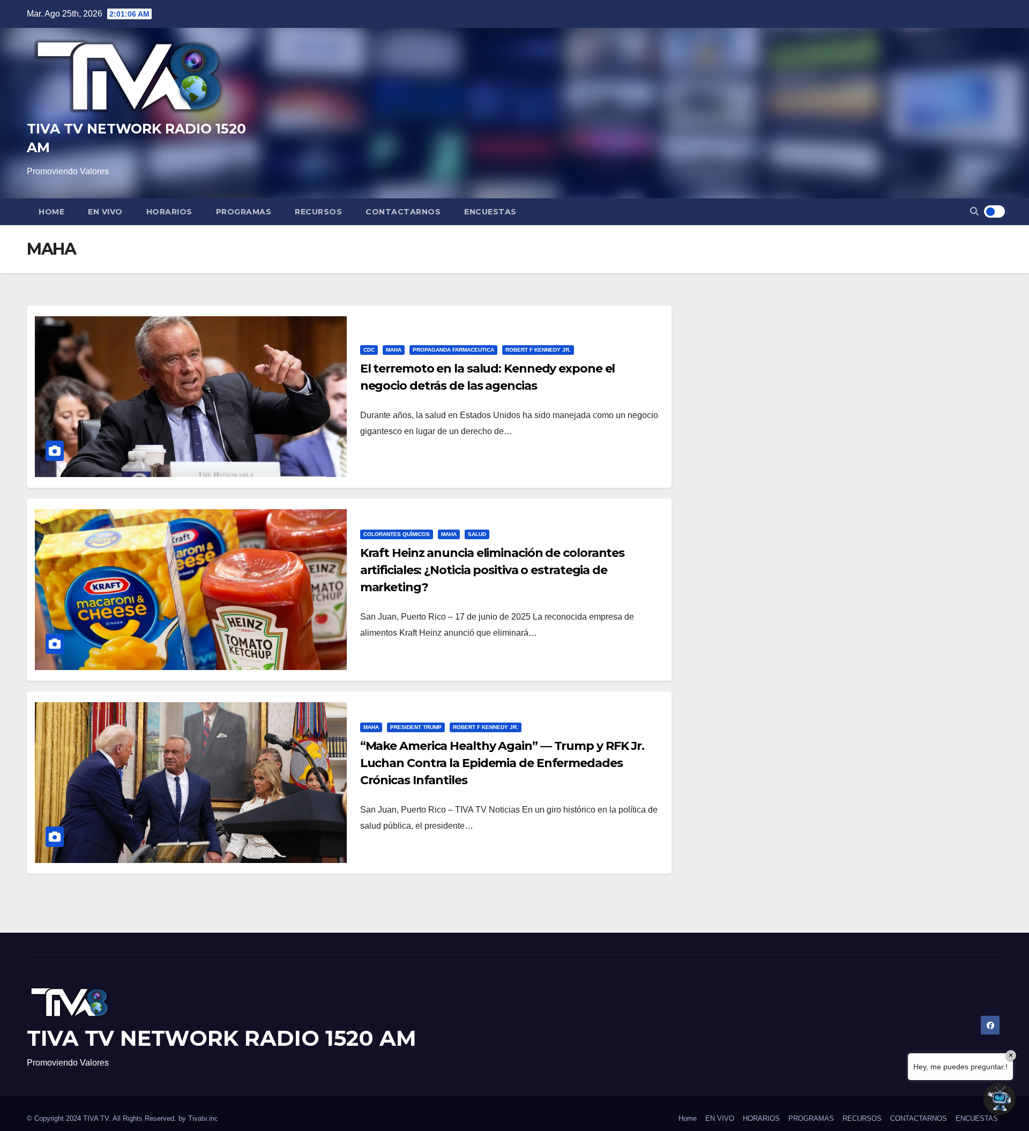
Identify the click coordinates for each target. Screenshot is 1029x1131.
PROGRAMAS (244, 212)
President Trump (416, 727)
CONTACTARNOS (403, 212)
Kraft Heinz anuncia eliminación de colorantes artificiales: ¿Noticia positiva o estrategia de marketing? (492, 570)
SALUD (477, 534)
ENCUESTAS (490, 212)
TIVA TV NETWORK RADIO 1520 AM (221, 1038)
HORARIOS (169, 212)
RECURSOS (318, 212)
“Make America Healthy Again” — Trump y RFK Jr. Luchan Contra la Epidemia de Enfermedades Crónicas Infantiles (502, 763)
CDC (369, 350)
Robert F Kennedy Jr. (538, 350)
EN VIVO (105, 212)
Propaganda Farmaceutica (453, 350)
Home (51, 212)
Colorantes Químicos (396, 534)
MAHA (393, 350)
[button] (974, 211)
